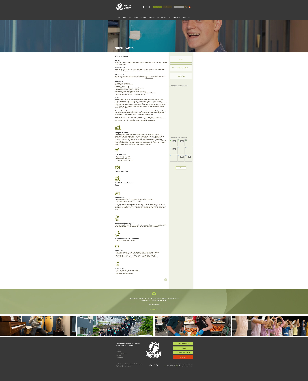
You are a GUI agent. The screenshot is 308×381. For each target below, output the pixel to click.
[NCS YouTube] (143, 7)
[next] (305, 326)
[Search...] (185, 7)
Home (118, 350)
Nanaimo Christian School (127, 7)
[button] (190, 7)
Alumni (119, 355)
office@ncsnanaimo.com (185, 366)
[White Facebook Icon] (146, 7)
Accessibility (120, 357)
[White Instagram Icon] (149, 7)
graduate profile (148, 114)
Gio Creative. (128, 366)
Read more (122, 64)
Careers (119, 351)
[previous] (3, 326)
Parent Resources (121, 353)
